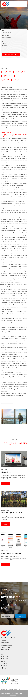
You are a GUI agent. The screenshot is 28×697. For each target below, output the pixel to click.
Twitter (4, 43)
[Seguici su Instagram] (5, 668)
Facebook (4, 41)
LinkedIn (4, 45)
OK (26, 695)
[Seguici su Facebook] (2, 668)
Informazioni (13, 695)
